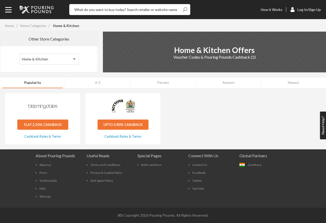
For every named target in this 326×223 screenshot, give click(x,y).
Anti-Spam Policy (101, 180)
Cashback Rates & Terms (42, 136)
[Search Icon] (184, 9)
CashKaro (254, 165)
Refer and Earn (151, 165)
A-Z (98, 83)
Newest (293, 83)
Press (43, 173)
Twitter (197, 180)
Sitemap (44, 196)
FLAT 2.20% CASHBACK (43, 125)
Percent (163, 83)
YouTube (198, 188)
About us (45, 165)
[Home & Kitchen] (49, 59)
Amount (228, 83)
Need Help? (323, 125)
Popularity (32, 83)
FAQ (42, 188)
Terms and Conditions (105, 165)
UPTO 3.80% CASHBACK (123, 125)
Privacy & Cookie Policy (106, 173)
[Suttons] (123, 106)
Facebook (199, 173)
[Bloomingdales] (43, 106)
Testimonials (48, 180)
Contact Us (199, 165)
